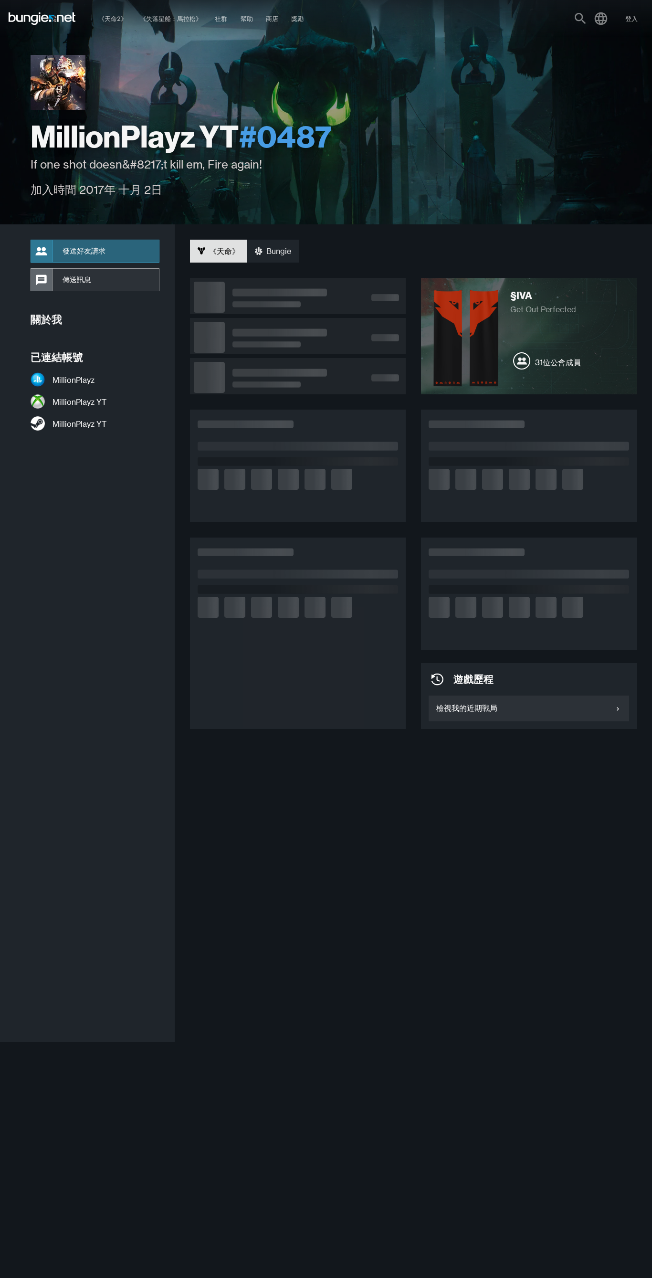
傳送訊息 (77, 280)
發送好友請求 (84, 251)
